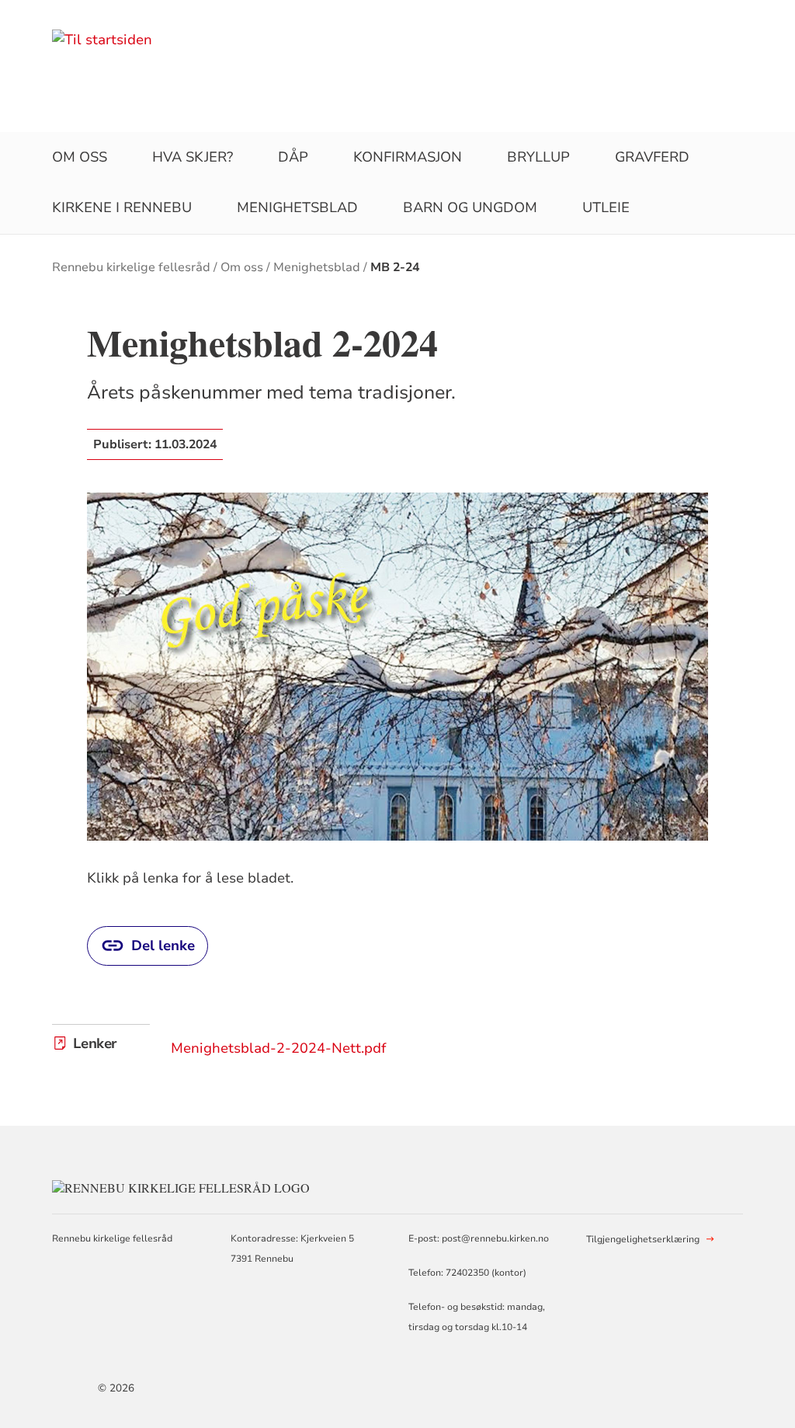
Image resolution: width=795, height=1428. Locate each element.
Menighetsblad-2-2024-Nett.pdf (279, 1048)
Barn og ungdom (470, 207)
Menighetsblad (297, 207)
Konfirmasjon (407, 157)
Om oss (79, 157)
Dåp (293, 157)
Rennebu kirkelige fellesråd (131, 267)
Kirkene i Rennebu (122, 207)
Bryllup (538, 157)
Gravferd (652, 157)
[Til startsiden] (102, 39)
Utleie (606, 207)
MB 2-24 (394, 267)
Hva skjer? (192, 157)
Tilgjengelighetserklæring (643, 1239)
